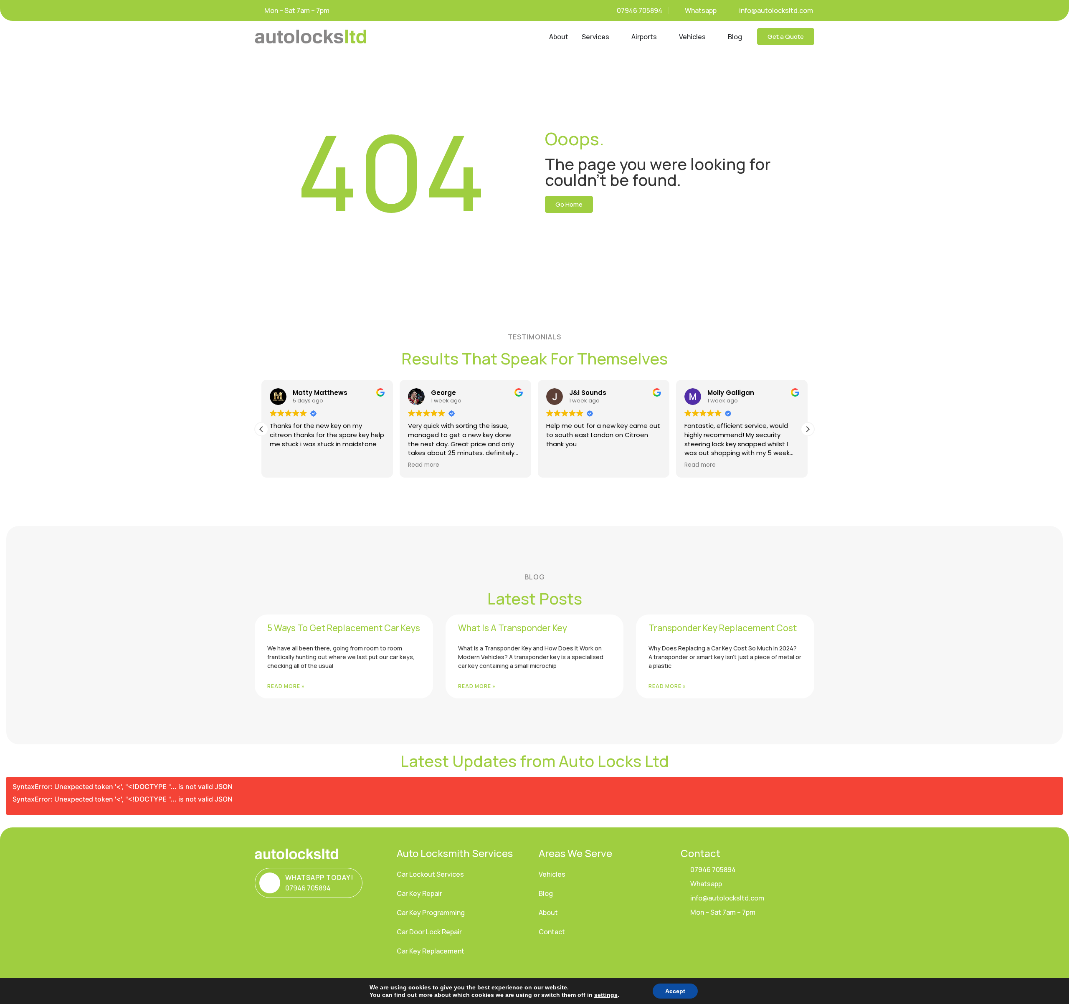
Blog (546, 893)
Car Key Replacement (430, 951)
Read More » (286, 686)
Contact (552, 931)
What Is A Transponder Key (512, 628)
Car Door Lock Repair (429, 931)
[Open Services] (614, 37)
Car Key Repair (419, 893)
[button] (807, 429)
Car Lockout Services (430, 874)
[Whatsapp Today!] (269, 882)
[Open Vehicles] (711, 37)
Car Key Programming (431, 912)
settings (606, 994)
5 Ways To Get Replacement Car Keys (343, 628)
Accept (675, 991)
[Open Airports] (662, 37)
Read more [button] (423, 465)
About (548, 912)
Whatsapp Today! (319, 877)
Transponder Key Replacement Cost (722, 628)
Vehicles (552, 874)
